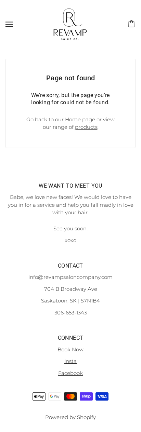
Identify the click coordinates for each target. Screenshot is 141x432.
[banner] (70, 23)
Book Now (70, 349)
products (86, 127)
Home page (80, 119)
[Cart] (132, 24)
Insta (70, 361)
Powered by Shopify (70, 417)
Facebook (70, 373)
